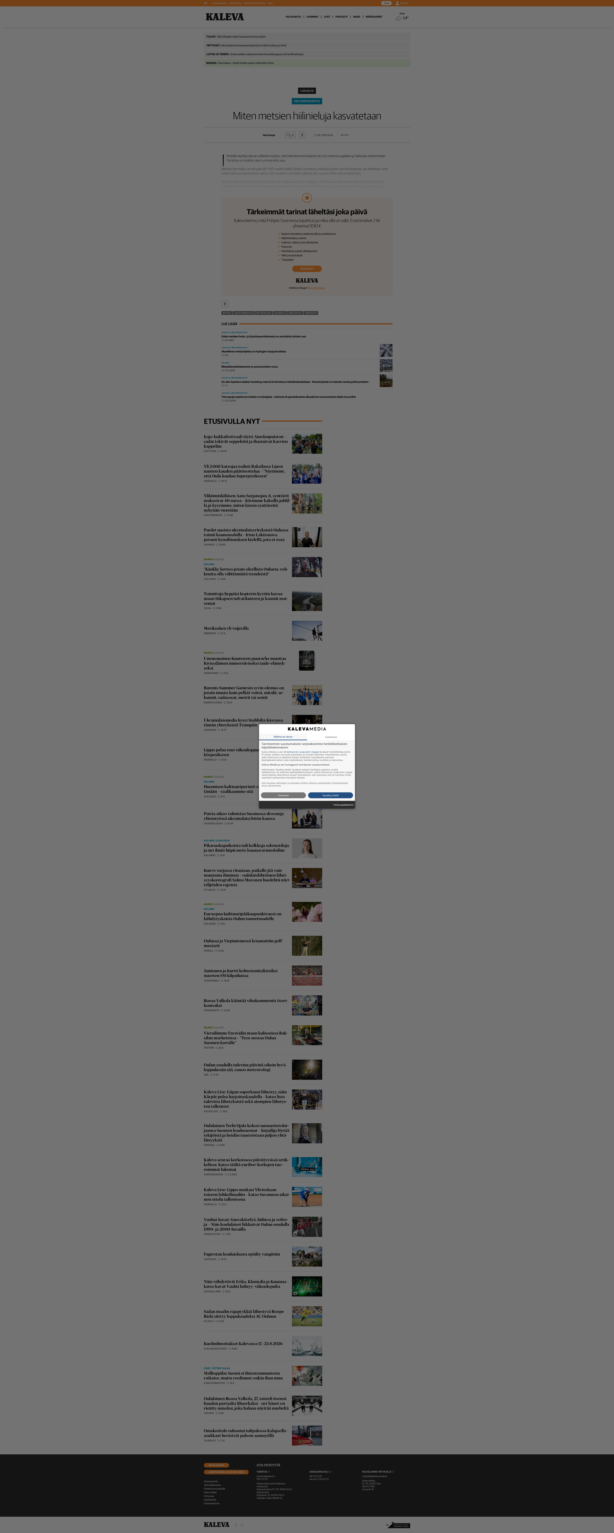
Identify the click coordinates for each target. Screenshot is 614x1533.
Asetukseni (331, 737)
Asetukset (283, 795)
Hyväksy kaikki (331, 795)
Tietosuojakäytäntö (343, 805)
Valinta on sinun (283, 736)
